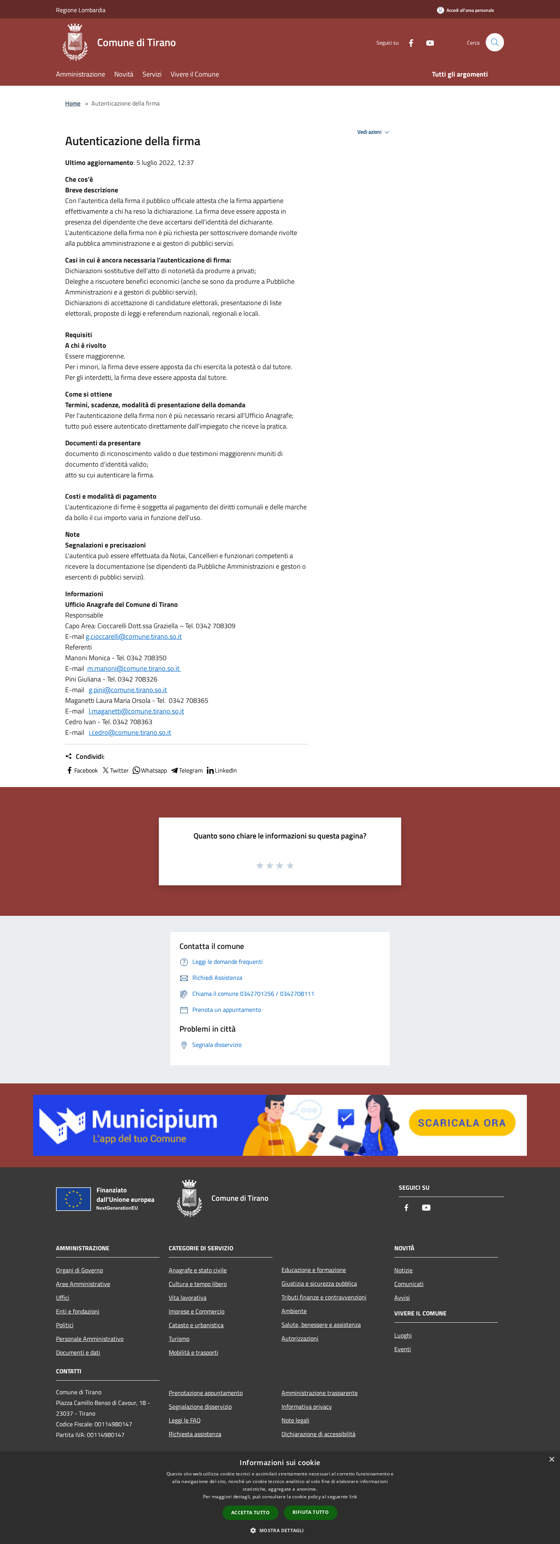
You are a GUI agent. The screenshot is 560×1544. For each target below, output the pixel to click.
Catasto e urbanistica (196, 1325)
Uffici (62, 1297)
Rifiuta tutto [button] (311, 1512)
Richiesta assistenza (195, 1433)
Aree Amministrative (83, 1283)
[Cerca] (495, 42)
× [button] (551, 1459)
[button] (280, 1530)
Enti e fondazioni (77, 1311)
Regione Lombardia (81, 9)
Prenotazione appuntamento (206, 1392)
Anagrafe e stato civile (198, 1270)
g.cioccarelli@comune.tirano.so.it (134, 636)
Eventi (402, 1349)
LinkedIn (226, 770)
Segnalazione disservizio (200, 1406)
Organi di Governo (79, 1270)
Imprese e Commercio (196, 1311)
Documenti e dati (78, 1352)
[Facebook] (408, 42)
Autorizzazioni (300, 1338)
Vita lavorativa (187, 1297)
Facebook (86, 770)
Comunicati (409, 1283)
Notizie (403, 1270)
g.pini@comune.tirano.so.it (128, 690)
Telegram (191, 770)
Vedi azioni (369, 132)
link (353, 1496)
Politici (65, 1325)
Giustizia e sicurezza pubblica (319, 1283)
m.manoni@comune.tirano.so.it (134, 668)
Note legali (295, 1420)
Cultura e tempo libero (198, 1283)
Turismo (179, 1338)
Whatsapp (154, 770)
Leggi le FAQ (185, 1420)
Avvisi (402, 1297)
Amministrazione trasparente (320, 1392)
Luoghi (403, 1335)
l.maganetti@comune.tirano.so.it (136, 711)
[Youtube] (427, 42)
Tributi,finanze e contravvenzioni (324, 1297)
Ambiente (294, 1310)
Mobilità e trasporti (193, 1352)
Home (72, 103)
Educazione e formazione (314, 1269)
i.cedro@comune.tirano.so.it (130, 732)
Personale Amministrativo (89, 1338)
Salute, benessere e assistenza (321, 1324)
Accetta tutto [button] (250, 1512)
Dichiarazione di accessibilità (318, 1433)
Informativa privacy (307, 1406)
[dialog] (280, 1497)
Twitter (119, 770)
